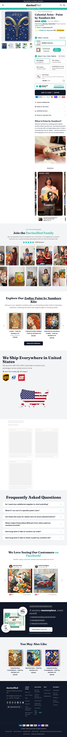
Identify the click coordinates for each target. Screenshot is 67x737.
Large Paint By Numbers (37, 704)
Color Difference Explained (28, 708)
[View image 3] (18, 46)
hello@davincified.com (15, 696)
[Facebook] (7, 702)
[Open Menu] (3, 5)
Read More (50, 168)
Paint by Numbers (37, 691)
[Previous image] (3, 26)
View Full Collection (33, 343)
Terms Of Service (17, 731)
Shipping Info (47, 696)
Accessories (37, 701)
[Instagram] (10, 702)
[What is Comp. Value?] (59, 21)
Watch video (42, 214)
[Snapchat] (23, 702)
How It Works (28, 695)
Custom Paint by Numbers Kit (37, 696)
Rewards (27, 704)
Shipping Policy (27, 731)
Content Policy (26, 734)
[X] (20, 702)
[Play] (50, 194)
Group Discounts (56, 701)
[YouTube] (12, 702)
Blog (26, 698)
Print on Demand (55, 694)
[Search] (61, 5)
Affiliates (55, 697)
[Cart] (64, 5)
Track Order (47, 693)
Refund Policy (35, 731)
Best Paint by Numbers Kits (29, 714)
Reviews (27, 701)
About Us (27, 692)
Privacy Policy (8, 731)
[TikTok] (15, 702)
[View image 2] (11, 46)
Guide (61, 37)
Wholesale (56, 690)
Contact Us (47, 690)
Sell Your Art (37, 712)
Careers (55, 705)
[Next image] (30, 26)
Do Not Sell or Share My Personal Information (51, 731)
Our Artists (37, 708)
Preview (63, 56)
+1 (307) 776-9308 (13, 698)
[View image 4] (25, 46)
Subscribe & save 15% (39, 629)
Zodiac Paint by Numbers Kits (45, 11)
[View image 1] (4, 46)
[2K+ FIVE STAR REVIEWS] (33, 266)
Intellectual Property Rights (37, 734)
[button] (50, 78)
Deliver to (44, 27)
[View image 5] (32, 46)
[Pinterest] (18, 702)
